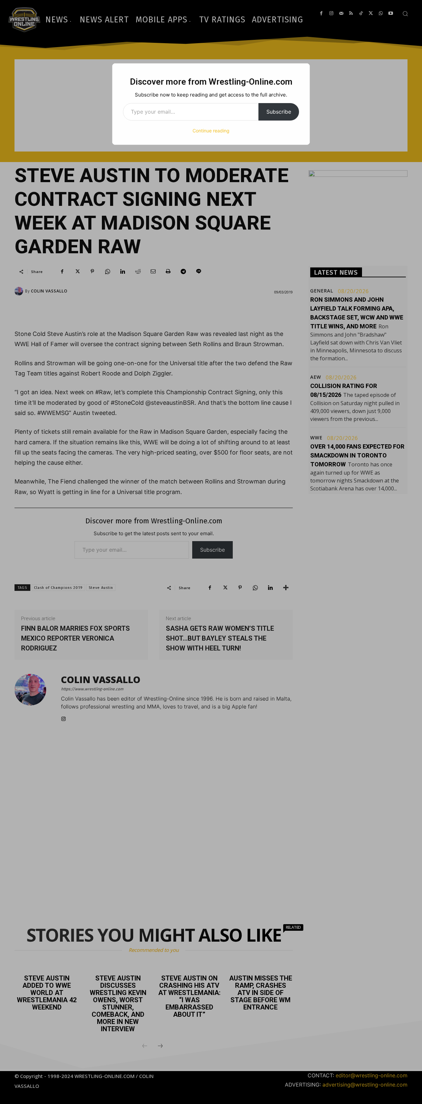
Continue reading (211, 130)
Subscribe (278, 111)
